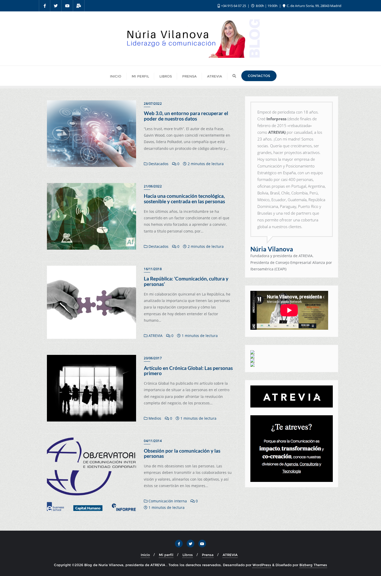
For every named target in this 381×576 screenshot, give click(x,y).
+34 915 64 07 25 (233, 5)
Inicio (145, 555)
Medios (154, 418)
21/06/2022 (153, 186)
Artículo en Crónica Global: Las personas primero (188, 370)
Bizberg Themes (313, 565)
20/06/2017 (153, 358)
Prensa (208, 555)
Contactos (259, 76)
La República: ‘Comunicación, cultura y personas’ (186, 281)
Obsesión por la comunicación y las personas (182, 453)
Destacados (157, 163)
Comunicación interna (167, 500)
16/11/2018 (153, 269)
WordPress (261, 565)
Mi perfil (166, 555)
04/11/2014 (153, 441)
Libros (187, 555)
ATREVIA (155, 335)
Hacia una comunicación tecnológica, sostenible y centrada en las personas (184, 198)
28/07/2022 (153, 103)
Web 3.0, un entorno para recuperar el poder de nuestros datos (186, 116)
